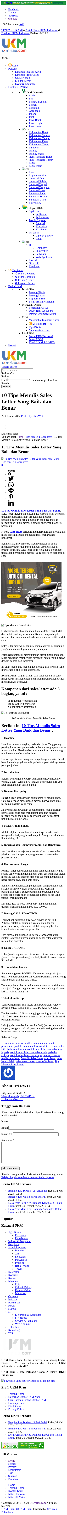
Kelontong (14, 1330)
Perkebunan (42, 217)
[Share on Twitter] (11, 480)
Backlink (13, 1479)
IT (30, 244)
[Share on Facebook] (9, 474)
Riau (31, 172)
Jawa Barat (35, 120)
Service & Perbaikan (26, 1320)
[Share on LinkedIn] (11, 504)
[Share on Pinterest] (11, 498)
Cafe (17, 1284)
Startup (12, 1308)
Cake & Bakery (44, 235)
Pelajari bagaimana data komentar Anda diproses (27, 1177)
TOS (11, 1472)
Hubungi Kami (16, 1403)
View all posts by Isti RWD (18, 1096)
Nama (5, 1121)
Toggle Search (9, 366)
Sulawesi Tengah (38, 184)
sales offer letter (44, 1061)
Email (4, 1127)
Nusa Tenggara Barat (40, 156)
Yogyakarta (35, 202)
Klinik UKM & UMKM (42, 342)
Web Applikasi (44, 257)
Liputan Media (23, 80)
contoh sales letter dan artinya (26, 1055)
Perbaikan (41, 254)
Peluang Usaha (37, 295)
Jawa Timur (35, 126)
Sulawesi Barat (37, 178)
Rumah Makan (23, 1290)
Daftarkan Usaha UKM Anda (24, 1396)
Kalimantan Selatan (39, 135)
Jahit (17, 1253)
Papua (32, 162)
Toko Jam (13, 1327)
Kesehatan (41, 229)
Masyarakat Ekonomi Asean (44, 320)
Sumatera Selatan (38, 196)
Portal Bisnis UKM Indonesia (41, 30)
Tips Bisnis (35, 327)
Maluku (33, 150)
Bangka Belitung (38, 101)
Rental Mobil (22, 1265)
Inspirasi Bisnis (37, 298)
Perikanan (41, 214)
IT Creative (42, 250)
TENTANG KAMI (12, 30)
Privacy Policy (16, 1409)
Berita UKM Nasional (41, 336)
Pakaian (12, 1299)
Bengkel (40, 223)
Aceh (32, 95)
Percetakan (21, 1259)
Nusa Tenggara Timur (41, 159)
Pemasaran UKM (38, 307)
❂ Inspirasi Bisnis (25, 283)
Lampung (34, 147)
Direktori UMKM (18, 87)
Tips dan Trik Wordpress (38, 436)
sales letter (49, 1058)
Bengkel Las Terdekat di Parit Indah (27, 1190)
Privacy (12, 1466)
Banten (33, 104)
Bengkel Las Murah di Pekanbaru (26, 1196)
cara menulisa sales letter (36, 1046)
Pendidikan (14, 1302)
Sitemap (12, 1476)
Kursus (12, 1278)
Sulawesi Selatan (38, 181)
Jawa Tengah (36, 123)
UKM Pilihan (22, 77)
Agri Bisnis (35, 211)
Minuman (20, 1293)
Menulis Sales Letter (32, 1058)
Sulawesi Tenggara (39, 187)
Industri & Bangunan (19, 1241)
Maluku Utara (36, 153)
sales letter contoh (25, 1061)
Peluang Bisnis (37, 292)
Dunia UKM (36, 339)
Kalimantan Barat (38, 132)
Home (15, 65)
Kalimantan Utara (38, 141)
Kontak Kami (15, 1490)
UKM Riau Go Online (41, 310)
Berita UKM (15, 286)
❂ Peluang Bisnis (24, 280)
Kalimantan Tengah (39, 138)
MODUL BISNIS (42, 324)
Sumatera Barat (37, 193)
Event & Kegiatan (25, 83)
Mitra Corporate (17, 1494)
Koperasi (13, 1275)
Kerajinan (34, 266)
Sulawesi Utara (37, 190)
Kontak (12, 345)
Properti (33, 260)
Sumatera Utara (37, 199)
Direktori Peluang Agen (28, 71)
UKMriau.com (38, 1502)
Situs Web (6, 1134)
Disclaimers (14, 1406)
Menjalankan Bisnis (39, 330)
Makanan (34, 232)
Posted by (32, 416)
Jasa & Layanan (37, 220)
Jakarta (32, 113)
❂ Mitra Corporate (25, 276)
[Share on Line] (11, 492)
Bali (31, 98)
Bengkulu (34, 107)
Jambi (32, 116)
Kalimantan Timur (39, 144)
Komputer (41, 247)
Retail (39, 238)
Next (18, 1099)
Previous (7, 1099)
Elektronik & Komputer (28, 1314)
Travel (18, 1268)
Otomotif (34, 263)
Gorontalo (34, 110)
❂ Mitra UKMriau (25, 273)
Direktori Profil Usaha (27, 74)
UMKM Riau (23, 1509)
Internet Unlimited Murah (43, 313)
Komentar (7, 1140)
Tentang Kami (16, 1393)
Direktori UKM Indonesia (15, 33)
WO (10, 1333)
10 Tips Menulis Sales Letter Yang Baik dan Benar (30, 727)
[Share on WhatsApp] (11, 486)
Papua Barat (35, 165)
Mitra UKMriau (16, 1497)
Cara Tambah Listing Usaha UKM (27, 1400)
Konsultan (41, 226)
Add (21, 24)
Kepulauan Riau (38, 175)
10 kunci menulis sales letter (16, 1043)
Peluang (12, 68)
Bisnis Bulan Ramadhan (42, 301)
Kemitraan (17, 270)
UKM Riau (7, 1509)
